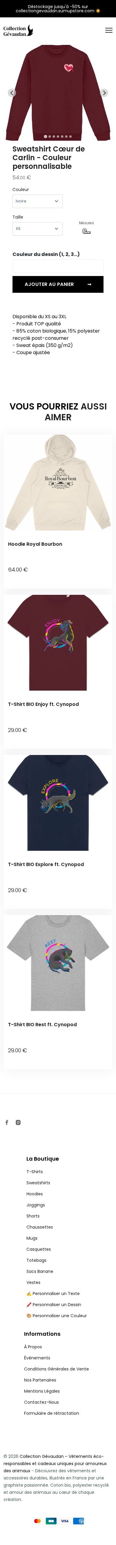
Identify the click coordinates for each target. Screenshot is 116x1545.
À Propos (33, 1347)
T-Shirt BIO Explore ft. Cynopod (46, 864)
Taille (17, 217)
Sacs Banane (39, 1271)
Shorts (33, 1216)
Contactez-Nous (41, 1402)
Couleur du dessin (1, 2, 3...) (46, 254)
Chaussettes (39, 1227)
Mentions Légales (42, 1391)
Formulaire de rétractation (51, 1413)
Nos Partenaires (40, 1380)
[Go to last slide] (12, 93)
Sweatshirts (38, 1183)
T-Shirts (34, 1172)
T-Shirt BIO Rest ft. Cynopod (42, 1024)
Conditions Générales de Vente (56, 1369)
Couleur (20, 189)
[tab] (45, 136)
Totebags (36, 1260)
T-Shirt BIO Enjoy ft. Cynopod (43, 704)
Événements (37, 1358)
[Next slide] (104, 93)
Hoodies (34, 1194)
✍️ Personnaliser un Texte (53, 1294)
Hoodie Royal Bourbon (35, 544)
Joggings (35, 1205)
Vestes (33, 1282)
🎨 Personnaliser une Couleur (56, 1316)
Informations (42, 1334)
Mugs (31, 1238)
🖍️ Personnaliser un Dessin (53, 1305)
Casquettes (38, 1249)
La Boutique (42, 1158)
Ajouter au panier (58, 284)
